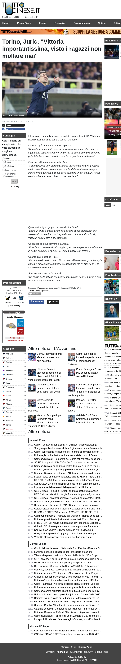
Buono (8, 162)
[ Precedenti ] (14, 305)
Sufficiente (9, 166)
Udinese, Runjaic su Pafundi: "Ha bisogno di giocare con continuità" (69, 612)
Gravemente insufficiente (10, 175)
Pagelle (109, 275)
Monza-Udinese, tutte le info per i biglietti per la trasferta (63, 562)
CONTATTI (88, 652)
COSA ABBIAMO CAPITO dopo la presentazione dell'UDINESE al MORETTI (74, 634)
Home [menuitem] (5, 23)
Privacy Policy (85, 647)
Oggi (108, 205)
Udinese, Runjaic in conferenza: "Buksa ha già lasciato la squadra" (69, 473)
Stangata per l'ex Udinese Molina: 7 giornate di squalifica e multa (68, 448)
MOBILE (98, 652)
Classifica (8, 349)
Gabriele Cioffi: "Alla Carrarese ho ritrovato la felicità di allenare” (88, 419)
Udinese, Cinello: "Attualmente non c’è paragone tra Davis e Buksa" (69, 605)
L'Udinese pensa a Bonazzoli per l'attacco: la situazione (63, 552)
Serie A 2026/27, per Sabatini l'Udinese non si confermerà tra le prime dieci (73, 484)
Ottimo (8, 158)
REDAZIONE (62, 652)
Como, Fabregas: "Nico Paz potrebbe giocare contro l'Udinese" (88, 373)
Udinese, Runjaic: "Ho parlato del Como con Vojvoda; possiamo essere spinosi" (76, 459)
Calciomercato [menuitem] (82, 23)
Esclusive (110, 251)
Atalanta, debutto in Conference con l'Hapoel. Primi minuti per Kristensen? (72, 608)
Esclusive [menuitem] (59, 23)
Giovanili (110, 322)
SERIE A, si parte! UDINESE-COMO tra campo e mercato (64, 462)
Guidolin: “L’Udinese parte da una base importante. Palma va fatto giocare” (73, 526)
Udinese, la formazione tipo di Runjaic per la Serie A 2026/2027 (67, 594)
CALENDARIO (76, 652)
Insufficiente (10, 170)
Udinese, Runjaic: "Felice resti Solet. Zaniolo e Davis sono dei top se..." (71, 616)
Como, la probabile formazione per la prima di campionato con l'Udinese (72, 452)
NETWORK (50, 652)
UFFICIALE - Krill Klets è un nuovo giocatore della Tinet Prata (66, 480)
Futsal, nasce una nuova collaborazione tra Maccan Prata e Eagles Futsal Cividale (77, 476)
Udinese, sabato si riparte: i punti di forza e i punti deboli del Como (49, 388)
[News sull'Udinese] (21, 9)
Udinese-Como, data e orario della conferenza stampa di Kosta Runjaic (71, 501)
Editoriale (111, 40)
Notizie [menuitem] (102, 23)
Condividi (38, 301)
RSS (106, 652)
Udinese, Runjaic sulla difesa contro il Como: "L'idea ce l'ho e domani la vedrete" (76, 466)
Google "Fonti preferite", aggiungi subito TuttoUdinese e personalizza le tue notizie (77, 533)
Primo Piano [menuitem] (24, 23)
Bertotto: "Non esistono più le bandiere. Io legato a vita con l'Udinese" (70, 598)
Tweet (54, 301)
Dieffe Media (80, 657)
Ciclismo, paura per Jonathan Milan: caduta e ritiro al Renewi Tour (68, 576)
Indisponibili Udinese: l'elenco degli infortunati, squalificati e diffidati (69, 619)
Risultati (14, 186)
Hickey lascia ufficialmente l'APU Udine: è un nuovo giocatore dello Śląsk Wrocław (77, 505)
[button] (14, 181)
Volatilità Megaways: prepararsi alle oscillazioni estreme (63, 537)
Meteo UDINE (14, 313)
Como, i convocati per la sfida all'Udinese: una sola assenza (49, 357)
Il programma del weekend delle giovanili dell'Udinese (62, 487)
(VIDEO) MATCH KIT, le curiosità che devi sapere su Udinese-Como (70, 523)
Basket (109, 299)
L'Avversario (41, 288)
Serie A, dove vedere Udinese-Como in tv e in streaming (63, 530)
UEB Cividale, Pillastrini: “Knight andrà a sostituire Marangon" (66, 491)
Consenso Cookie (69, 647)
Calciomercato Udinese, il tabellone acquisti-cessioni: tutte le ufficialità (71, 508)
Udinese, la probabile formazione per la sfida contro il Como (65, 455)
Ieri (113, 205)
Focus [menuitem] (42, 23)
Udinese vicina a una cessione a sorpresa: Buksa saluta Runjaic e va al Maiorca (76, 587)
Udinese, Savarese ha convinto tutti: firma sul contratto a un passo (68, 569)
